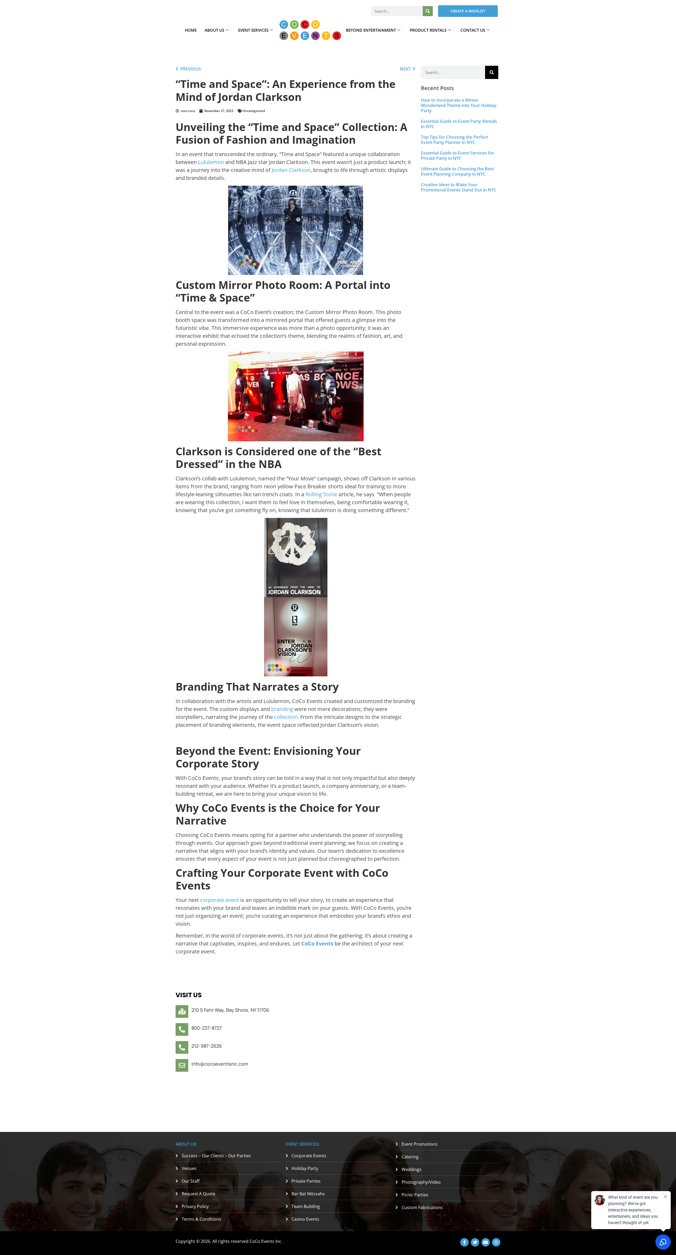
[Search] (428, 11)
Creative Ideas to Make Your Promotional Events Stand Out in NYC (458, 187)
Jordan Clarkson (291, 170)
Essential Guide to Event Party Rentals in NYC (459, 123)
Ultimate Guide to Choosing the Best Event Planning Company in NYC (457, 171)
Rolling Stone (321, 494)
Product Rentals (428, 30)
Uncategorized (254, 111)
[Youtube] (485, 1242)
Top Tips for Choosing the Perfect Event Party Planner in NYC (454, 139)
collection (286, 716)
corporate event (219, 899)
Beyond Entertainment (371, 30)
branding (282, 709)
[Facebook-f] (464, 1242)
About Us (214, 30)
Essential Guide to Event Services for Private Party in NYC (457, 155)
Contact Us (473, 30)
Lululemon (211, 162)
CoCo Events (317, 943)
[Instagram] (496, 1242)
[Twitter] (475, 1242)
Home (191, 30)
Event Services (253, 30)
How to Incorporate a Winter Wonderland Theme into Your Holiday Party (458, 105)
